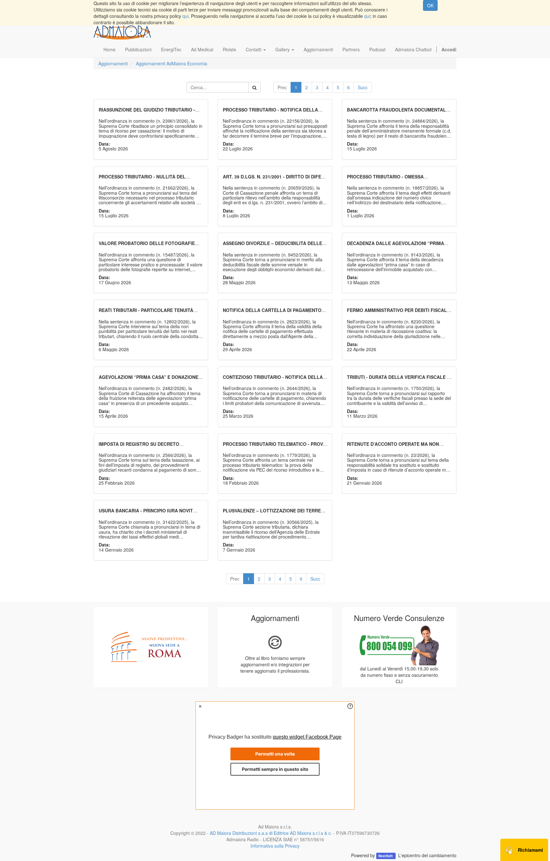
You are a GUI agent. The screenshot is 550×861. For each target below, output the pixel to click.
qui (185, 16)
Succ (363, 87)
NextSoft (386, 855)
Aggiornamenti (113, 63)
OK (430, 5)
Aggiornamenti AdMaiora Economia (171, 63)
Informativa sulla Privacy (275, 846)
